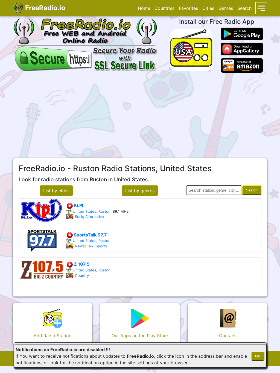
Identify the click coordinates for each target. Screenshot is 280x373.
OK (257, 356)
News (80, 246)
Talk (90, 246)
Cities (208, 8)
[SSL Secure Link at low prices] (86, 58)
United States (84, 211)
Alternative (94, 216)
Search (244, 8)
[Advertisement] (140, 115)
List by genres (139, 190)
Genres (225, 8)
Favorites (188, 8)
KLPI (78, 205)
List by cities (56, 190)
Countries (164, 8)
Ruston (104, 211)
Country (82, 275)
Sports (101, 246)
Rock (79, 216)
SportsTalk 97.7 (90, 235)
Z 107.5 (81, 264)
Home (144, 8)
